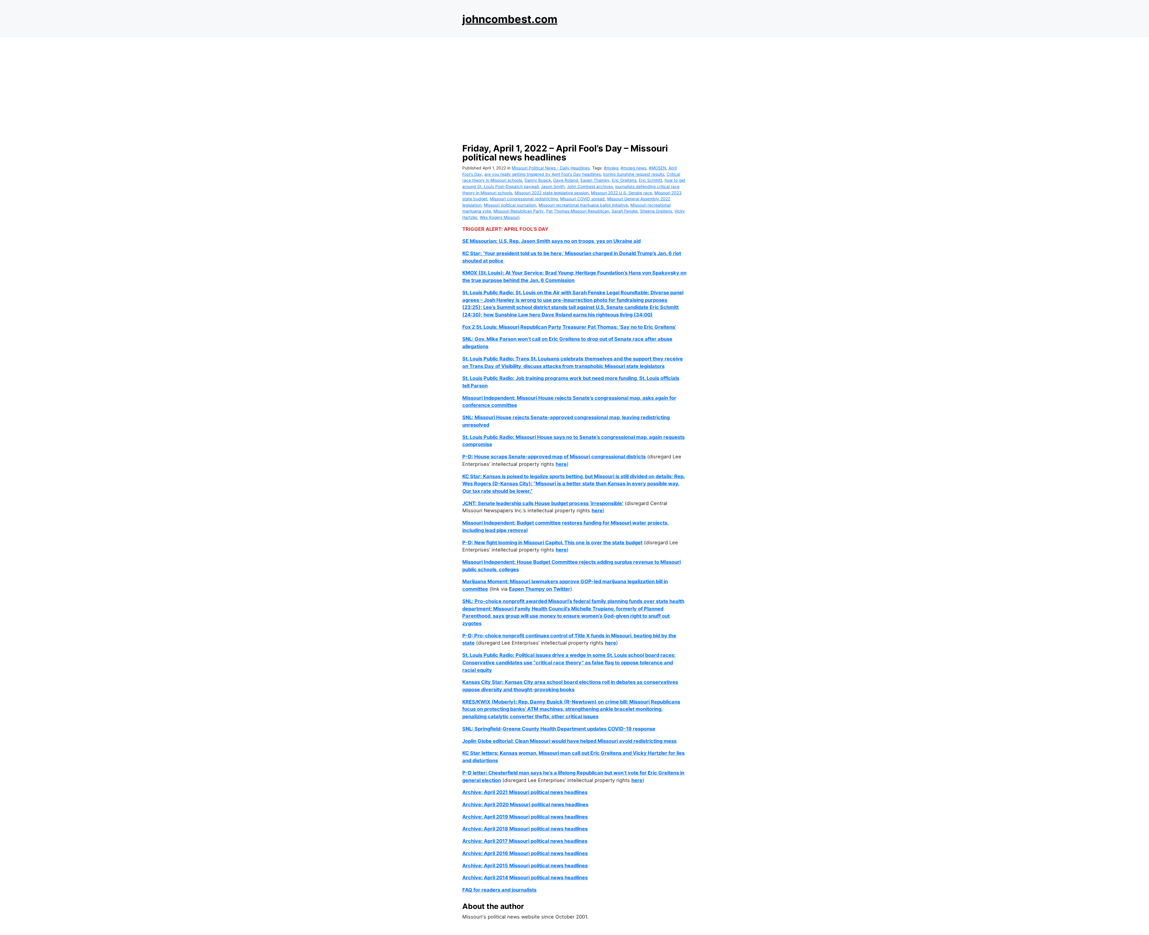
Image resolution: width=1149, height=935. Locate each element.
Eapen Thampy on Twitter (539, 589)
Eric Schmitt (650, 180)
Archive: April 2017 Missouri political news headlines (524, 841)
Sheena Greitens (656, 211)
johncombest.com (509, 19)
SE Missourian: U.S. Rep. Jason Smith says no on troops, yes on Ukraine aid (551, 241)
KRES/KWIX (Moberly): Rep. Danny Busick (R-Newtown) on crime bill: (545, 702)
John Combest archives (590, 186)
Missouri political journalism (510, 205)
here (561, 464)
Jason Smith (553, 186)
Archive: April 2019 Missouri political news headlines (525, 817)
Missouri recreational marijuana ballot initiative (583, 205)
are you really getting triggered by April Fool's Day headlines (542, 174)
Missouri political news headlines (548, 804)
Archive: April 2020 (485, 804)
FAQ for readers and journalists (499, 890)
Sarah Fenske (625, 211)
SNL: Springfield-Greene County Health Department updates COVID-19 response (558, 729)
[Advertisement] (574, 88)
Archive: (473, 853)
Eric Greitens (624, 180)
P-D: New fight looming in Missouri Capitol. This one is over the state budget (552, 542)
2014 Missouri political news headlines (541, 878)
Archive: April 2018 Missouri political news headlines (525, 829)
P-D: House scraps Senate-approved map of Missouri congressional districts (554, 457)
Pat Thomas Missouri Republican (577, 211)
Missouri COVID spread (582, 198)
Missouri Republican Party (518, 211)
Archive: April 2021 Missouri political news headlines (524, 792)
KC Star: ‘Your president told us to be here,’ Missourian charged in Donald (549, 253)
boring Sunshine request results (633, 174)
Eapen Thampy (595, 180)
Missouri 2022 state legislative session (552, 192)
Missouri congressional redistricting (524, 198)
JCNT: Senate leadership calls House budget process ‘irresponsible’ (542, 503)
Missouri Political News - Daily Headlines (551, 168)
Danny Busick (538, 180)
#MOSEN (657, 168)
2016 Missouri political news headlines (541, 853)
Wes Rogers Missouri (499, 217)
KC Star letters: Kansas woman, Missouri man (516, 753)
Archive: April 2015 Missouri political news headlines (525, 866)
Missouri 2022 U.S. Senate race (621, 192)
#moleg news (633, 168)
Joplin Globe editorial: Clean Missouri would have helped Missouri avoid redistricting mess (569, 741)
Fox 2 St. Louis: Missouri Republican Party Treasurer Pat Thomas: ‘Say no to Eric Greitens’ (569, 327)
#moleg (611, 168)
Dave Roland (565, 180)
